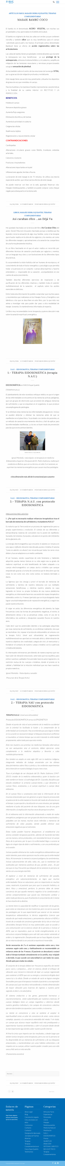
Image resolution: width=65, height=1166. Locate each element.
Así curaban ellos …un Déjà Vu (33, 219)
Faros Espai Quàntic (46, 204)
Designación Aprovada (32, 1133)
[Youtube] (55, 1163)
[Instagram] (58, 1163)
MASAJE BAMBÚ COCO (32, 19)
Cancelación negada (32, 1117)
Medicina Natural (50, 1128)
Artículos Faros (16, 13)
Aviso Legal (28, 1112)
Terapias (27, 1141)
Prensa (46, 1138)
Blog (26, 1114)
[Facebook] (53, 1163)
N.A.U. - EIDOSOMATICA (19, 369)
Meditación (47, 1130)
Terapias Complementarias (42, 369)
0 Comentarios (26, 204)
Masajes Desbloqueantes (36, 13)
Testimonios (29, 1152)
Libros (16, 212)
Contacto (28, 1128)
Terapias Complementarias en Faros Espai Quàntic (32, 1146)
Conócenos (29, 1125)
